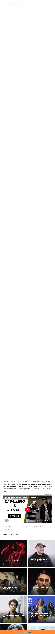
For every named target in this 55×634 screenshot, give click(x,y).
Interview (29, 244)
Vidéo (25, 244)
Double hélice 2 (12, 534)
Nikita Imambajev (39, 244)
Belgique (15, 490)
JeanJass (18, 534)
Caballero (5, 534)
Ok (29, 632)
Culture (21, 244)
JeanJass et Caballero (16, 481)
